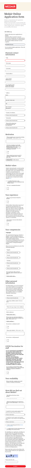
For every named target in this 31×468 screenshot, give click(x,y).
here (10, 178)
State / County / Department (8, 107)
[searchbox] (12, 385)
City (6, 103)
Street (6, 95)
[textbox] (15, 398)
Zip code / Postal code (9, 100)
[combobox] (15, 385)
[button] (15, 466)
